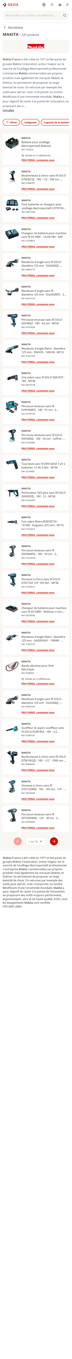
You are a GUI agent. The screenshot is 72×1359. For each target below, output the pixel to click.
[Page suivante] (54, 841)
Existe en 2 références (37, 155)
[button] (36, 15)
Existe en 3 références (37, 678)
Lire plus (8, 110)
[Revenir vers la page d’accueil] (10, 5)
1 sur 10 (33, 841)
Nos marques (15, 27)
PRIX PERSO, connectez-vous (37, 160)
